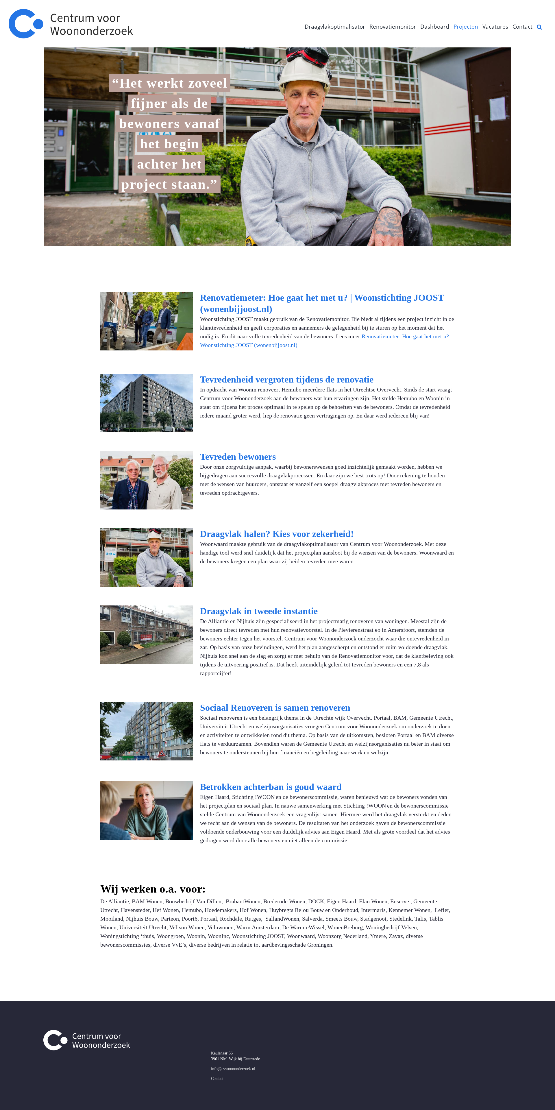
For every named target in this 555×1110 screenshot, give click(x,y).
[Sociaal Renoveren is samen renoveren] (146, 731)
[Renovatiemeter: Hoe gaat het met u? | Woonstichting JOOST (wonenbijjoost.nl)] (146, 321)
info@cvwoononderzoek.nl (233, 1069)
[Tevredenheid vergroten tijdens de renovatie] (146, 403)
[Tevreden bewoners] (146, 480)
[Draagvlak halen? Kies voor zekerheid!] (146, 557)
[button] (539, 26)
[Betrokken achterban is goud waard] (146, 810)
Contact (217, 1078)
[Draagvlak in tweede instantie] (146, 634)
